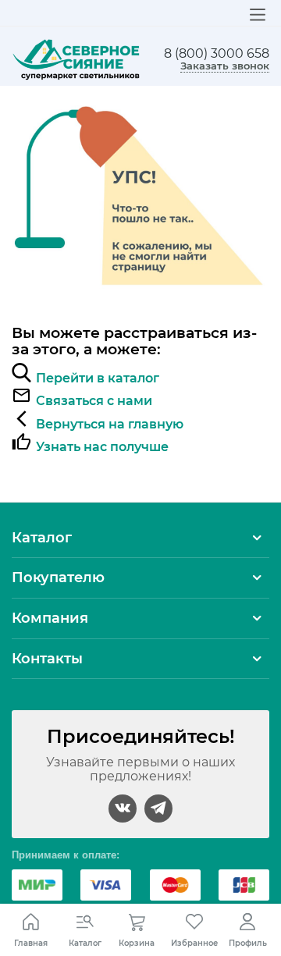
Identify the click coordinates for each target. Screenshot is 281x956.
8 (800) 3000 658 (216, 54)
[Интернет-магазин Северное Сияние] (76, 58)
